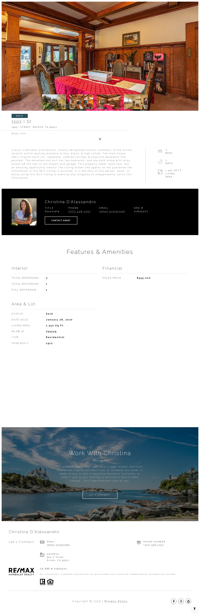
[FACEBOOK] (173, 601)
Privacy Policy (116, 601)
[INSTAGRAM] (181, 601)
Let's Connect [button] (100, 495)
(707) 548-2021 (79, 211)
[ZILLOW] (188, 601)
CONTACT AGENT (61, 220)
